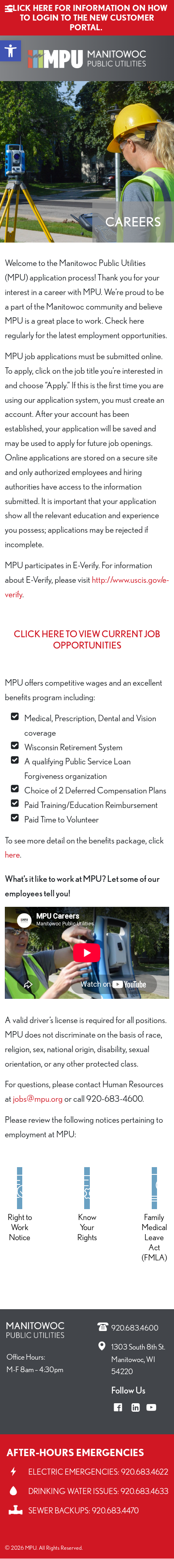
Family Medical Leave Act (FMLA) (154, 1237)
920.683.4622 (144, 1472)
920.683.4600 (135, 1328)
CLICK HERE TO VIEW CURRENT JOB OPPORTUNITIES (87, 639)
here (12, 854)
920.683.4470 (115, 1510)
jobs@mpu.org (38, 1098)
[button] (10, 50)
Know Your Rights (87, 1227)
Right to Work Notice (20, 1227)
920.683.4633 (144, 1491)
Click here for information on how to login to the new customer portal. (87, 17)
